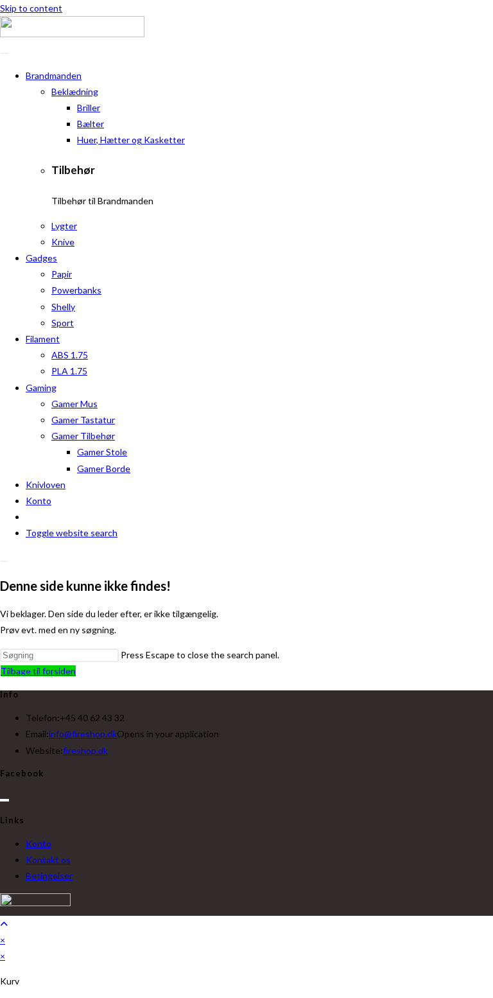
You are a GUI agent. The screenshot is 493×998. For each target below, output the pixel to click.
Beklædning (74, 91)
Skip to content (31, 8)
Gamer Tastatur (83, 419)
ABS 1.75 (69, 354)
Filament (43, 338)
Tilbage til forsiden (38, 670)
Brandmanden (54, 75)
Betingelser (49, 875)
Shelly (63, 306)
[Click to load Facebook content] (4, 800)
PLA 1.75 (69, 370)
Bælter (90, 123)
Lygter (64, 225)
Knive (62, 241)
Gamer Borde (103, 468)
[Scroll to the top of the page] (4, 923)
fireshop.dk (85, 750)
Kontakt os (48, 859)
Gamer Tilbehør (83, 435)
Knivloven (45, 484)
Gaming (41, 387)
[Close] (4, 561)
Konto (38, 500)
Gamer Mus (74, 403)
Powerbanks (76, 290)
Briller (88, 107)
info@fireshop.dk (83, 733)
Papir (61, 273)
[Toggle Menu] (4, 53)
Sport (62, 322)
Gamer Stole (102, 451)
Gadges (41, 257)
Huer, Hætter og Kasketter (131, 139)
